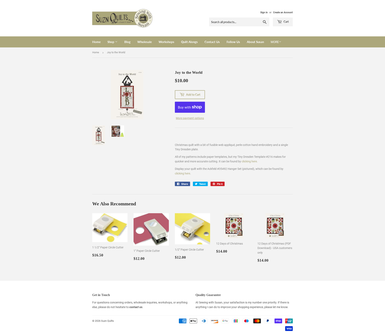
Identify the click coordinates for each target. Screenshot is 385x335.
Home (96, 42)
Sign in (264, 12)
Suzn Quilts (107, 320)
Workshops (166, 42)
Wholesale (144, 42)
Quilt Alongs (189, 42)
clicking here (249, 161)
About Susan (255, 42)
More (275, 42)
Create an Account (283, 12)
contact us (135, 307)
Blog (127, 42)
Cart (286, 21)
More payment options (190, 118)
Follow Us (233, 42)
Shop (111, 42)
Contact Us (212, 42)
